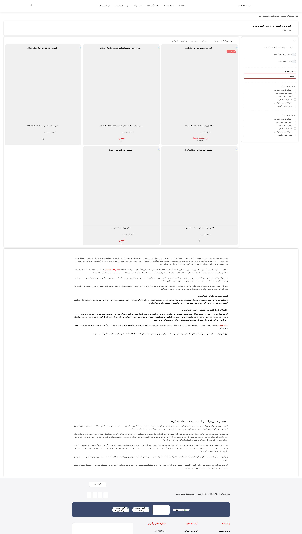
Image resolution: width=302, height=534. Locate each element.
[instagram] (105, 495)
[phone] (95, 495)
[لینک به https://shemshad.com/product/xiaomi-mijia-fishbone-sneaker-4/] (199, 241)
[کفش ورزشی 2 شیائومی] (121, 187)
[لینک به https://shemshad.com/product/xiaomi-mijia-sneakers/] (43, 139)
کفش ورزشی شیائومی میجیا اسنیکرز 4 (199, 228)
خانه (297, 16)
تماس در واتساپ (191, 531)
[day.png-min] (120, 508)
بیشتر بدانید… (286, 30)
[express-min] (181, 510)
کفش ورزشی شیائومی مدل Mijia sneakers (43, 125)
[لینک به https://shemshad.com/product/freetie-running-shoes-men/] (199, 143)
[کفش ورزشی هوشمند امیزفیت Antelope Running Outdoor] (121, 85)
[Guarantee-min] (140, 508)
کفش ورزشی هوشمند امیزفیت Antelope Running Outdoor (121, 125)
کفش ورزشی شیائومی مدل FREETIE (199, 125)
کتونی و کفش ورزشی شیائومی (272, 25)
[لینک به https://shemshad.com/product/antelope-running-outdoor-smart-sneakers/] (121, 141)
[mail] (89, 495)
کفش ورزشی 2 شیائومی (121, 228)
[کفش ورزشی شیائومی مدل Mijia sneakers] (43, 85)
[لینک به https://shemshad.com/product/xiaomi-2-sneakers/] (121, 243)
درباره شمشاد (224, 531)
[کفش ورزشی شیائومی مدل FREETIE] (199, 85)
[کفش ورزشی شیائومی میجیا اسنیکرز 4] (199, 187)
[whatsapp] (100, 495)
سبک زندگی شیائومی (287, 16)
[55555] (161, 505)
